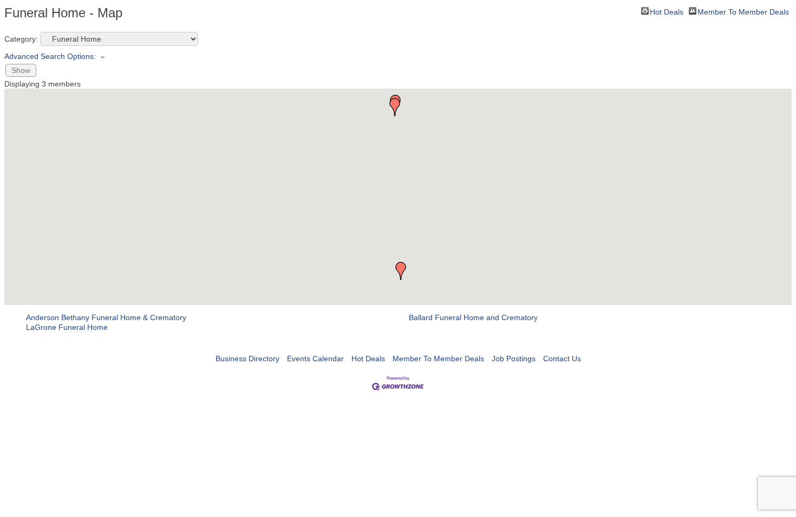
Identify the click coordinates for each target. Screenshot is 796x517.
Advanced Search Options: (50, 56)
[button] (400, 271)
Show (20, 70)
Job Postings (514, 358)
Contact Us (562, 358)
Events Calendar (315, 358)
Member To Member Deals (743, 11)
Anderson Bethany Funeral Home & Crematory (106, 317)
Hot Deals (666, 11)
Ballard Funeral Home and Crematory (473, 317)
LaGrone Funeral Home (67, 327)
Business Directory (247, 358)
